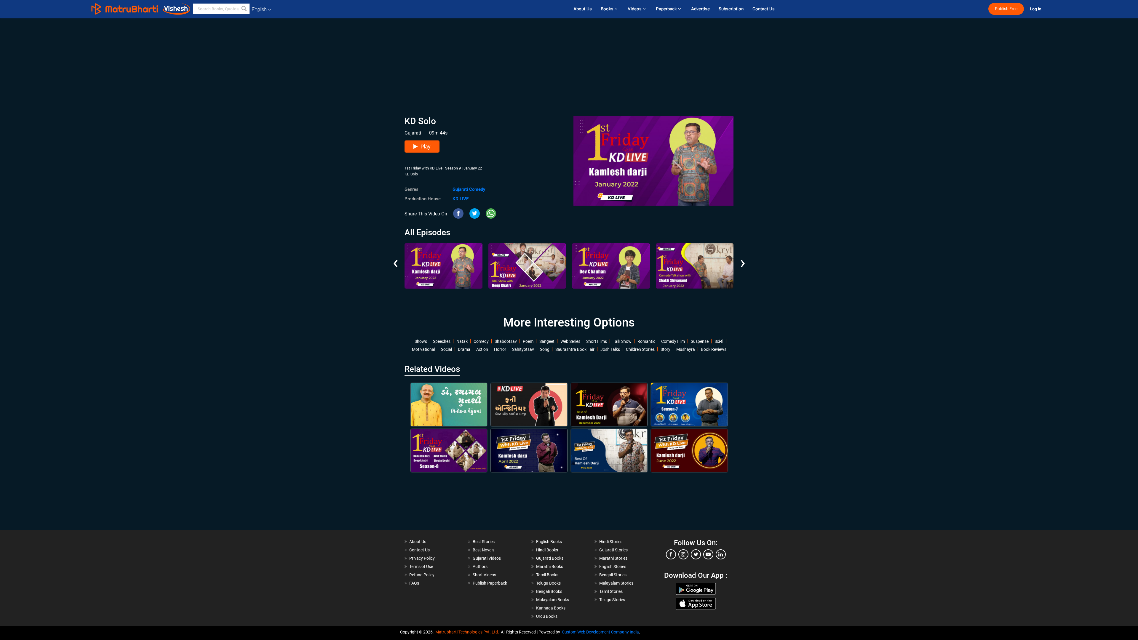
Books (608, 9)
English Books (549, 541)
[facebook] (671, 554)
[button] (244, 9)
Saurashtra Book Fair (574, 349)
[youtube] (708, 554)
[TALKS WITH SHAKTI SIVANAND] (695, 266)
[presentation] (395, 258)
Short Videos (484, 574)
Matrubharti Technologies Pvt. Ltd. (468, 632)
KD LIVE (461, 198)
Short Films (596, 341)
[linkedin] (721, 554)
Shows (421, 341)
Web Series (570, 341)
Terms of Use (421, 566)
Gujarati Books (549, 558)
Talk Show (622, 341)
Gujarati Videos (487, 558)
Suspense (700, 341)
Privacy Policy (422, 558)
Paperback (667, 9)
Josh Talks (610, 349)
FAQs (414, 583)
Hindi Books (547, 550)
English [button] (259, 9)
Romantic (646, 341)
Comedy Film (673, 341)
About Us (582, 9)
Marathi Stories (613, 558)
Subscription (731, 9)
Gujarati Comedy (469, 189)
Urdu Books (546, 616)
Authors (480, 566)
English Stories (612, 566)
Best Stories (484, 541)
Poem (528, 341)
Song (544, 349)
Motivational (423, 349)
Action (482, 349)
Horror (500, 349)
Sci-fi (719, 341)
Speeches (441, 341)
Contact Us (763, 9)
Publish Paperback (490, 583)
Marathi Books (549, 566)
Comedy (481, 341)
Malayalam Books (552, 599)
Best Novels (483, 550)
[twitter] (696, 554)
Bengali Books (549, 591)
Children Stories (640, 349)
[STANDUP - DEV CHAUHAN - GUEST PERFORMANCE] (611, 266)
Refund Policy (421, 574)
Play (426, 146)
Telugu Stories (612, 599)
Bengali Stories (612, 574)
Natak (462, 341)
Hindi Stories (610, 541)
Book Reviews (713, 349)
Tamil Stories (611, 591)
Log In (1036, 9)
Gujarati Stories (613, 550)
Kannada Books (550, 608)
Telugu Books (548, 583)
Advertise (700, 9)
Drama (464, 349)
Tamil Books (547, 574)
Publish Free (1006, 9)
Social (446, 349)
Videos (635, 9)
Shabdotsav (506, 341)
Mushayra (685, 349)
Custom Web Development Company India (600, 632)
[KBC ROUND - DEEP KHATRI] (527, 266)
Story (665, 349)
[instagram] (683, 554)
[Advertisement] (569, 59)
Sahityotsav (523, 349)
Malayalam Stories (616, 583)
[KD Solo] (443, 266)
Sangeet (546, 341)
